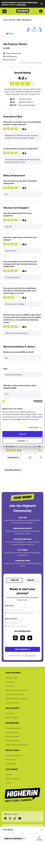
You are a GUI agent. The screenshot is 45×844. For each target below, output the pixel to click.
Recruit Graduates (12, 736)
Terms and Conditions (13, 755)
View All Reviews (13, 838)
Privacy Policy (11, 759)
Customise (21, 441)
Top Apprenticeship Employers (17, 690)
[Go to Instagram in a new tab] (10, 818)
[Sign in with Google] (15, 638)
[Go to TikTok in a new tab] (15, 818)
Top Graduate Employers (14, 694)
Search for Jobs (11, 678)
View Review (12, 457)
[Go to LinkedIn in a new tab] (5, 818)
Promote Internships (13, 728)
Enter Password (11, 618)
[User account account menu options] (41, 11)
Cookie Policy (11, 764)
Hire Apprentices (12, 732)
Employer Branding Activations (17, 745)
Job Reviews (10, 682)
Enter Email (9, 605)
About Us (9, 774)
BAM (8, 48)
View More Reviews (12, 470)
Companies (10, 686)
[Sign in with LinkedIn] (22, 638)
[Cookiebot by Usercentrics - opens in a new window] (33, 401)
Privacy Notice (30, 655)
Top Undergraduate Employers (17, 698)
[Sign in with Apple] (29, 638)
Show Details (34, 427)
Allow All (22, 434)
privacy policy (37, 417)
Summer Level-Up (12, 703)
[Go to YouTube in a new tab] (19, 818)
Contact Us (10, 713)
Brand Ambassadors (13, 740)
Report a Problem (12, 717)
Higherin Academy (12, 778)
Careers (8, 782)
